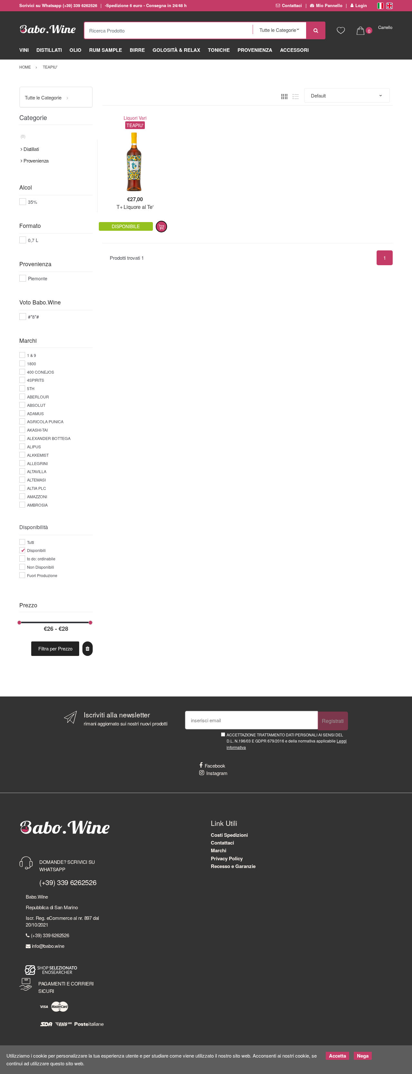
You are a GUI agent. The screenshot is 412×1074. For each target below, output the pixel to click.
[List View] (295, 96)
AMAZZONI (37, 496)
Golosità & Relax (176, 49)
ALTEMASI (36, 479)
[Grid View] (284, 96)
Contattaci (292, 5)
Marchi (218, 850)
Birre (137, 49)
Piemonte (37, 278)
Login (361, 5)
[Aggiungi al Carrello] (161, 226)
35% (32, 202)
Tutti (30, 542)
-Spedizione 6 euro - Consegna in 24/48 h (146, 5)
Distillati (49, 49)
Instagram (217, 773)
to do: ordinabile (41, 558)
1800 (31, 363)
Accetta (337, 1055)
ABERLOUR (38, 396)
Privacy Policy (227, 858)
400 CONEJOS (40, 372)
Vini (24, 49)
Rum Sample (105, 49)
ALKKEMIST (38, 455)
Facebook (215, 765)
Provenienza (255, 49)
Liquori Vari (135, 118)
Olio (75, 49)
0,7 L (33, 240)
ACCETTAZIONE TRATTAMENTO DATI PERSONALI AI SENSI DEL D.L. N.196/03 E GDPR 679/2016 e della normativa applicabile (287, 741)
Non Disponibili (40, 567)
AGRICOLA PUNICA (45, 421)
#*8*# (33, 316)
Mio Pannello (329, 5)
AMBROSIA (37, 505)
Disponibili (36, 550)
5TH (30, 388)
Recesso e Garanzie (233, 866)
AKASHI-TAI (37, 430)
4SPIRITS (35, 380)
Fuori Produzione (42, 575)
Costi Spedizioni (229, 834)
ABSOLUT (36, 405)
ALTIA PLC (36, 488)
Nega (363, 1055)
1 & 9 (31, 355)
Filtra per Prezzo (55, 648)
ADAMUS (35, 413)
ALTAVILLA (36, 471)
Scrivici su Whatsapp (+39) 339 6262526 (58, 5)
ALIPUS (34, 446)
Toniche (219, 49)
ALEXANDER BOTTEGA (48, 438)
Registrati (333, 720)
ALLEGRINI (37, 463)
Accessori (294, 49)
